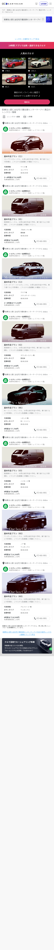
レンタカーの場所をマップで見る (27, 39)
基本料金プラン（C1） (13, 156)
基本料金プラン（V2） (13, 344)
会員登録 (44, 4)
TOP (3, 10)
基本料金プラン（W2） (14, 533)
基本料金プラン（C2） (13, 282)
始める (27, 102)
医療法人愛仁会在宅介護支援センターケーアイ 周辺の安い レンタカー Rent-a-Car (26, 11)
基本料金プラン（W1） (14, 407)
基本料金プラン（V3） (13, 470)
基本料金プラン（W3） (14, 596)
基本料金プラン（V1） (13, 219)
